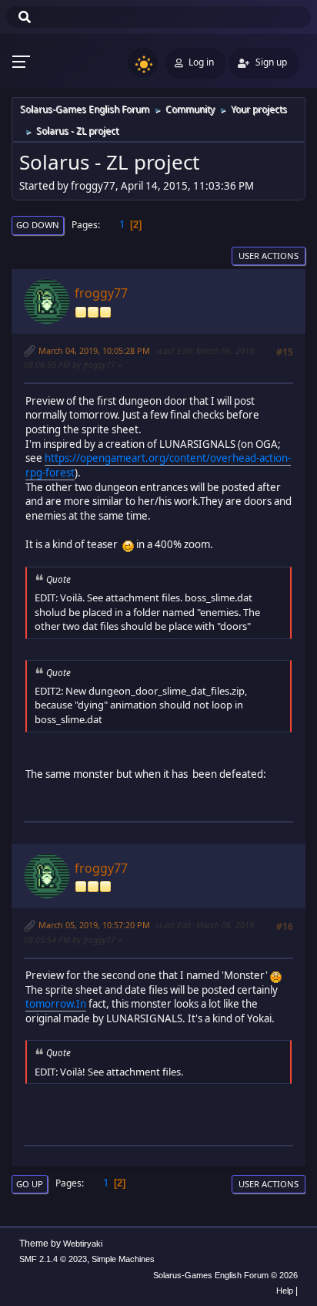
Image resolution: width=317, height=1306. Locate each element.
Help (284, 1290)
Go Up (29, 1184)
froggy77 (101, 292)
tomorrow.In (55, 1004)
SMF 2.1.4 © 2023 (53, 1259)
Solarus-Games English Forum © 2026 (225, 1275)
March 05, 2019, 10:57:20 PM (94, 925)
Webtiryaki (82, 1243)
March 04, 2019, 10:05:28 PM (94, 350)
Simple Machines (123, 1259)
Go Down (37, 225)
